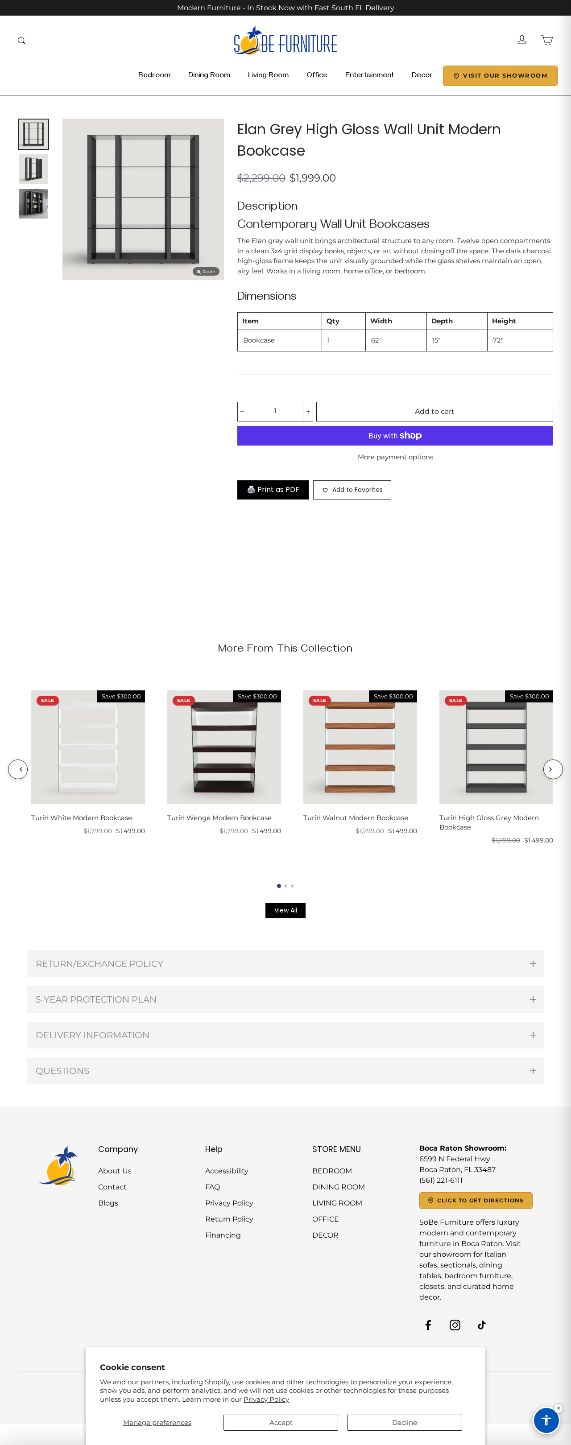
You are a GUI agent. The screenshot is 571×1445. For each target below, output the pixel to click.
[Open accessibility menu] (546, 1420)
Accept (281, 1422)
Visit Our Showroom (505, 75)
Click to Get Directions (480, 1200)
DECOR (325, 1235)
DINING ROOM (338, 1187)
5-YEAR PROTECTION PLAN (96, 999)
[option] (143, 199)
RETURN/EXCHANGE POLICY (99, 963)
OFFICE (325, 1219)
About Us (115, 1171)
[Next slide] (553, 769)
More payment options (395, 457)
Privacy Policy (266, 1399)
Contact (112, 1187)
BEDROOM (332, 1171)
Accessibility (226, 1171)
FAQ (212, 1187)
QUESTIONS (62, 1070)
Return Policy (229, 1219)
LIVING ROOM (337, 1203)
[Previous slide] (18, 769)
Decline (404, 1422)
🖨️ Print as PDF (273, 489)
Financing (223, 1235)
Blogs (108, 1203)
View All (285, 910)
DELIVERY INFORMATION (92, 1035)
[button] (279, 885)
